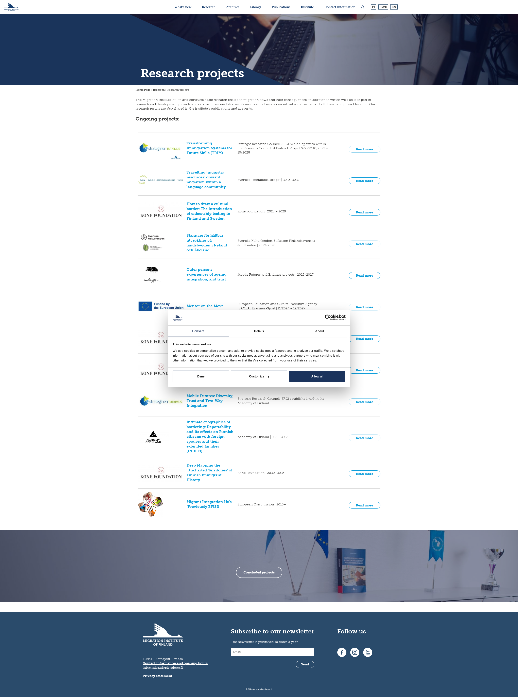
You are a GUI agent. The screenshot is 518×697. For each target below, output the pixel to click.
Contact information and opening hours (175, 663)
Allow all (317, 376)
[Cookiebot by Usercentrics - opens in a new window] (328, 317)
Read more (364, 149)
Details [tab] (259, 331)
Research (159, 89)
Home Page (143, 89)
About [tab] (319, 331)
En (394, 7)
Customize (256, 376)
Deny (201, 376)
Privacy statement (157, 676)
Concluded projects (259, 572)
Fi (373, 7)
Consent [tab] (198, 331)
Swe (383, 7)
